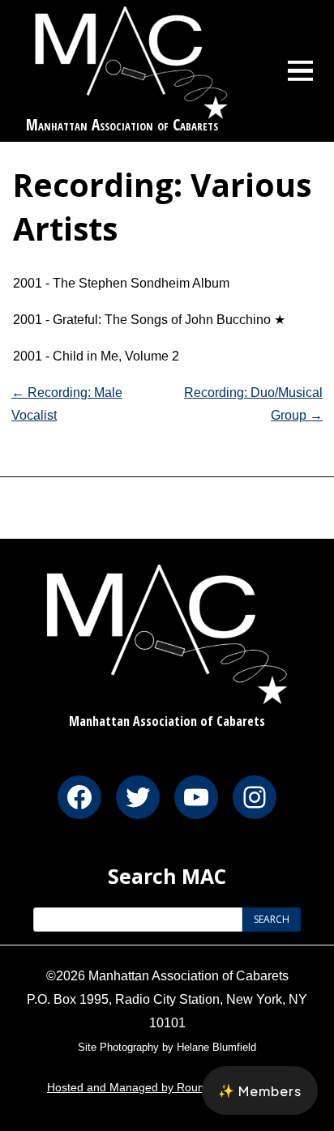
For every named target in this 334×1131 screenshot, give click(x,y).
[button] (260, 1090)
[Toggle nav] (300, 70)
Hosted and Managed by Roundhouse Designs (167, 1087)
